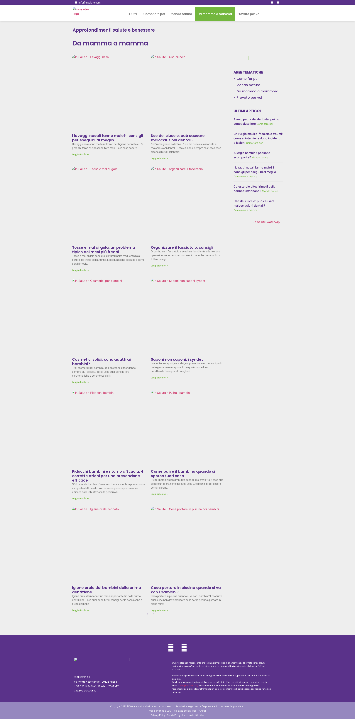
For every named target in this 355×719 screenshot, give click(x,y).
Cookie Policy (173, 715)
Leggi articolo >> (80, 154)
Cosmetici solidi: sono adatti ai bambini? (101, 361)
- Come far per (246, 78)
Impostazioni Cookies (193, 715)
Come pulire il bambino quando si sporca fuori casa (183, 473)
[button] (273, 14)
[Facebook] (272, 2)
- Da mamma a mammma (256, 91)
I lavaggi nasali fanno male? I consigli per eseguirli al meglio (107, 138)
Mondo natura (181, 14)
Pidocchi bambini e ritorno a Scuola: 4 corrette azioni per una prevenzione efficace (107, 476)
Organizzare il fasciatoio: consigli (182, 247)
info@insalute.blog (189, 685)
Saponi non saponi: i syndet (177, 359)
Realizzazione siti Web (185, 710)
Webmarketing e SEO (160, 710)
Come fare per (154, 14)
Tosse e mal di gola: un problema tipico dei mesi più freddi (103, 249)
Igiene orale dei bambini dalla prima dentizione (106, 590)
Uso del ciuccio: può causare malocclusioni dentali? (178, 138)
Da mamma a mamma (215, 14)
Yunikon (202, 710)
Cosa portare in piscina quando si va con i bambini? (186, 590)
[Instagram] (278, 2)
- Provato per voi (248, 97)
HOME (133, 14)
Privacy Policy (158, 715)
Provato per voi (248, 14)
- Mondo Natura (247, 85)
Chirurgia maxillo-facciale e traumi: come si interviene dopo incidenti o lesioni (258, 138)
